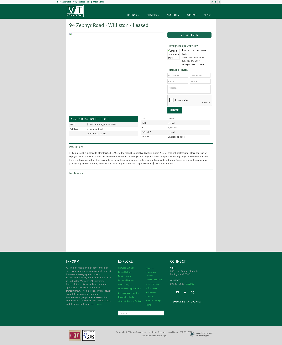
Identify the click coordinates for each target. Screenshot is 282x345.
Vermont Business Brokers (130, 301)
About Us (150, 268)
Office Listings (124, 272)
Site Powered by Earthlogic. (154, 335)
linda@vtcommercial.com (193, 64)
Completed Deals (126, 297)
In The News (151, 288)
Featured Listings (126, 268)
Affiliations (151, 292)
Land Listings (124, 284)
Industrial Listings (126, 280)
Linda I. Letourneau (194, 50)
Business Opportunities (128, 293)
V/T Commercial (75, 11)
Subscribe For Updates (187, 302)
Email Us (190, 284)
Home (148, 305)
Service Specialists (154, 279)
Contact (149, 296)
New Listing (173, 332)
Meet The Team (152, 284)
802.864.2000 (98, 1)
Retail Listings (124, 276)
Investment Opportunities (129, 288)
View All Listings (153, 300)
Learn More (96, 304)
